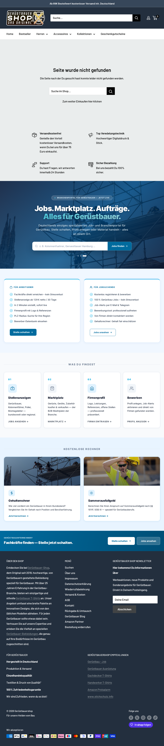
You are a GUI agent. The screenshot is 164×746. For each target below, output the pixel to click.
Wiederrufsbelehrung (77, 589)
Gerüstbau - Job (97, 661)
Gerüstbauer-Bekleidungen (22, 633)
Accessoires (60, 33)
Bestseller (25, 33)
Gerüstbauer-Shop (38, 567)
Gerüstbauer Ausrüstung (102, 668)
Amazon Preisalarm (99, 689)
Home (9, 33)
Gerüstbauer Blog (75, 616)
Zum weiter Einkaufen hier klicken (82, 101)
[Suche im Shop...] (111, 91)
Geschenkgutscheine (113, 33)
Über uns (70, 572)
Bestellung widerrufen (77, 627)
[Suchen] (136, 17)
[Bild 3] (84, 256)
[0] (155, 18)
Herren (40, 33)
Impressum (71, 578)
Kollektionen (84, 33)
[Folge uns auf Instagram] (143, 717)
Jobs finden (117, 246)
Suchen (69, 567)
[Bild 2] (80, 256)
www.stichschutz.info (100, 696)
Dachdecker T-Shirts (100, 675)
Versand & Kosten (75, 594)
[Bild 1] (78, 256)
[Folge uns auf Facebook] (131, 717)
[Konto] (148, 18)
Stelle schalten (21, 332)
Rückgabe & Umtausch (78, 610)
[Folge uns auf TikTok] (155, 717)
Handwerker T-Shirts (100, 682)
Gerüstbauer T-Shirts (28, 598)
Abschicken (124, 609)
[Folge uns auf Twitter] (137, 717)
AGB (67, 600)
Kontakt (69, 605)
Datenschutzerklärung (78, 583)
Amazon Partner (74, 621)
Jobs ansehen (101, 332)
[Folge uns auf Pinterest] (149, 717)
